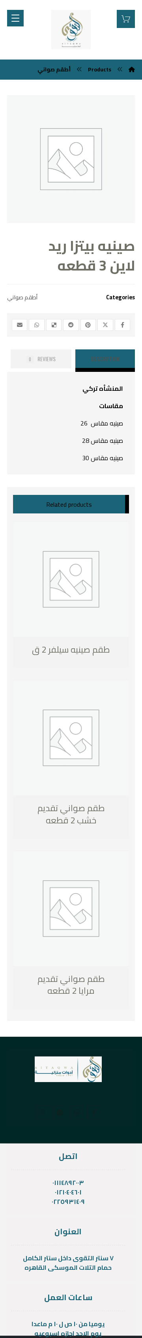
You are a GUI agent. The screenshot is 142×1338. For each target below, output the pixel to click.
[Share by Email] (19, 325)
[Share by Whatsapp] (36, 325)
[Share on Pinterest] (88, 325)
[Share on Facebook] (122, 325)
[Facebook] (94, 1112)
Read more (54, 650)
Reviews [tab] (42, 359)
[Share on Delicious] (54, 325)
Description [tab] (105, 359)
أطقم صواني (22, 297)
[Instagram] (42, 1112)
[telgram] (59, 1112)
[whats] (77, 1112)
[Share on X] (105, 325)
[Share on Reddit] (70, 325)
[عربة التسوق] (126, 18)
